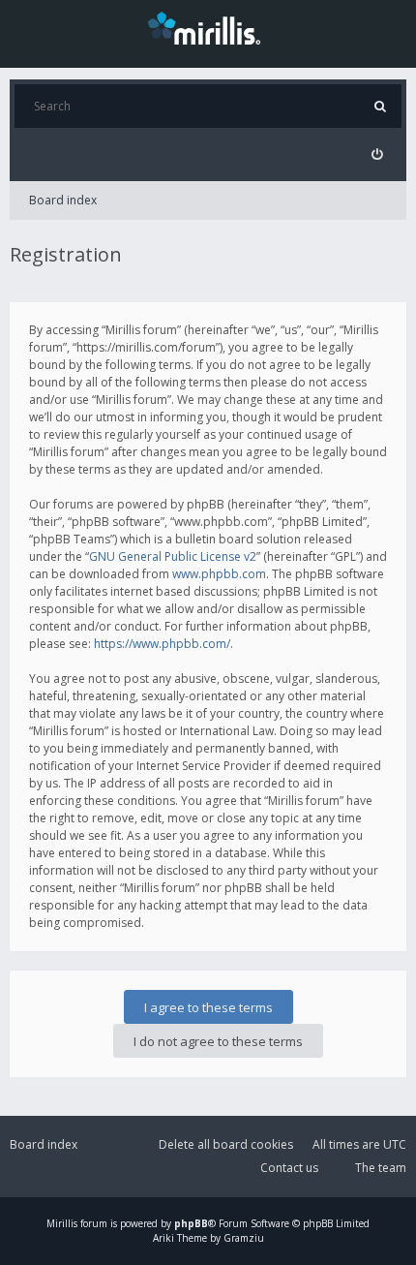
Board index (63, 200)
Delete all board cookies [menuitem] (226, 1144)
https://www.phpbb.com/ (162, 643)
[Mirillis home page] (208, 27)
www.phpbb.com (219, 574)
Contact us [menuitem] (289, 1167)
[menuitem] (376, 154)
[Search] (379, 106)
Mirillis (61, 1223)
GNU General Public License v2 (172, 556)
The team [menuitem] (380, 1167)
